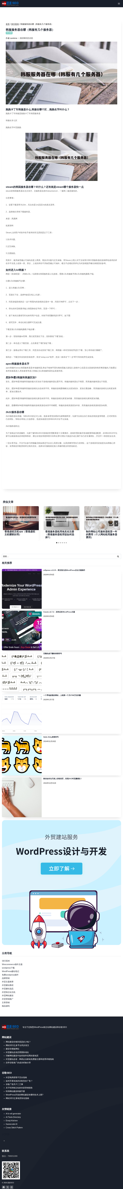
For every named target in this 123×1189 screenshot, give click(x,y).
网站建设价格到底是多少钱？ (18, 1042)
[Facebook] (3, 1187)
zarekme (13, 38)
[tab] (56, 542)
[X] (7, 1187)
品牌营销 (6, 978)
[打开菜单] (119, 3)
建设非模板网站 (12, 1049)
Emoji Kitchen (12, 1121)
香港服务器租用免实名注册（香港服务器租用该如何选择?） (59, 534)
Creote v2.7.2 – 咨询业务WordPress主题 (59, 612)
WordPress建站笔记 (10, 971)
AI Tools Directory (13, 1117)
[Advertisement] (61, 468)
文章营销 (6, 1002)
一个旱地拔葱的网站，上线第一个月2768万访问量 (62, 695)
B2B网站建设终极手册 (15, 1091)
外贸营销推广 (7, 999)
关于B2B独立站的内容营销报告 (19, 1088)
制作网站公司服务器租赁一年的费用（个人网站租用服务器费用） (101, 534)
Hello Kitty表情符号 (51, 737)
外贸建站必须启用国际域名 (17, 1052)
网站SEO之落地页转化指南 (17, 1098)
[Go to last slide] (7, 523)
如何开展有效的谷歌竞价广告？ (19, 1081)
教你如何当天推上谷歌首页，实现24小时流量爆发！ (62, 779)
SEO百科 (9, 33)
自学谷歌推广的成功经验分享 (18, 1063)
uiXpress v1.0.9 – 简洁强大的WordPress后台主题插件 (64, 570)
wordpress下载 (8, 968)
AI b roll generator (13, 1114)
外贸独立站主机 (8, 992)
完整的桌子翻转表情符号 (52, 653)
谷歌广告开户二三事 (14, 1084)
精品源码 (6, 1006)
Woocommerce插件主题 (12, 964)
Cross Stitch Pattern (14, 1128)
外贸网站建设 (7, 996)
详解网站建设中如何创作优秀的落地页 (22, 1056)
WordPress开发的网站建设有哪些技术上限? (24, 1095)
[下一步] (116, 523)
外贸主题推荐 (7, 982)
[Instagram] (11, 1187)
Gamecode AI (11, 1124)
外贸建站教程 (7, 985)
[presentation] (21, 518)
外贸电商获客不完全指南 (16, 1077)
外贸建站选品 (7, 989)
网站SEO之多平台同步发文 (17, 1045)
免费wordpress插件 (10, 975)
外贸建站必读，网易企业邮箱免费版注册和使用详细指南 (30, 1059)
